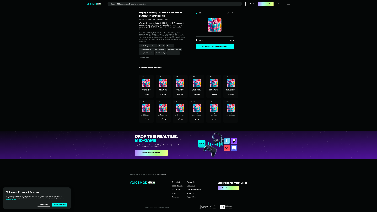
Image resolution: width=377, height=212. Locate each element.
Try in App (146, 94)
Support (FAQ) (191, 197)
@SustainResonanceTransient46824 (154, 19)
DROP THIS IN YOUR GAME (216, 47)
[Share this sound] (228, 13)
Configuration (43, 204)
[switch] (197, 40)
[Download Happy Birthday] (152, 77)
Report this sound (144, 57)
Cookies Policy (11, 200)
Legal (174, 193)
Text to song (150, 174)
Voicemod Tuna (134, 174)
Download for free (266, 4)
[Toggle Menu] (288, 3)
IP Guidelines (191, 186)
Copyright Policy (177, 186)
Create (252, 4)
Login (278, 4)
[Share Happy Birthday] (149, 77)
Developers (190, 193)
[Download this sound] (232, 13)
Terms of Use (191, 182)
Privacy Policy (176, 182)
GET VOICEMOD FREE (151, 153)
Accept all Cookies (59, 204)
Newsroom (175, 197)
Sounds (143, 174)
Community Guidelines (194, 189)
